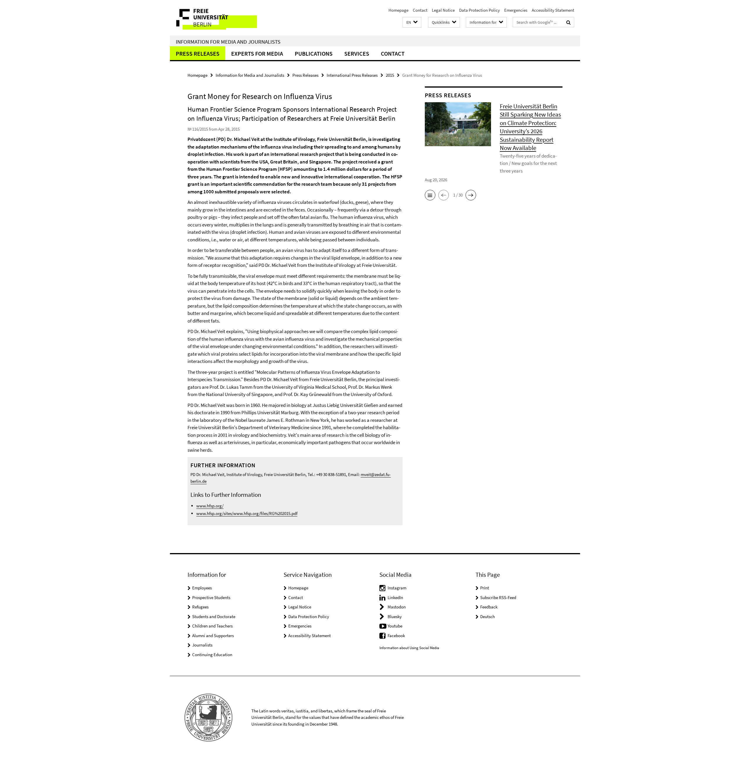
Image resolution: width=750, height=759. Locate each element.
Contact (420, 10)
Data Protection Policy (479, 10)
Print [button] (484, 588)
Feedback (488, 607)
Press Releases (197, 53)
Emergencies (515, 10)
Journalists (202, 645)
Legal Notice (443, 10)
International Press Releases (352, 75)
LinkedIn (395, 597)
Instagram (397, 588)
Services (356, 53)
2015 (390, 75)
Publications (314, 53)
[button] (412, 22)
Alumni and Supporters (213, 635)
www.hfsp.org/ (210, 506)
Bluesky (395, 616)
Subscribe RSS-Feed (498, 597)
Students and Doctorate (213, 616)
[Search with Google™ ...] (568, 22)
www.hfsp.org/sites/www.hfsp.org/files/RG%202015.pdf (246, 513)
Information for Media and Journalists (228, 41)
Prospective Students (211, 597)
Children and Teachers (212, 626)
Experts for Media (257, 53)
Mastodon (397, 607)
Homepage (398, 10)
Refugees (200, 607)
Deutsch (487, 616)
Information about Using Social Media (409, 647)
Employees (202, 588)
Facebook (396, 635)
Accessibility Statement (553, 10)
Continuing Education (212, 654)
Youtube (395, 626)
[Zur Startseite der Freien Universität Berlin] (219, 18)
